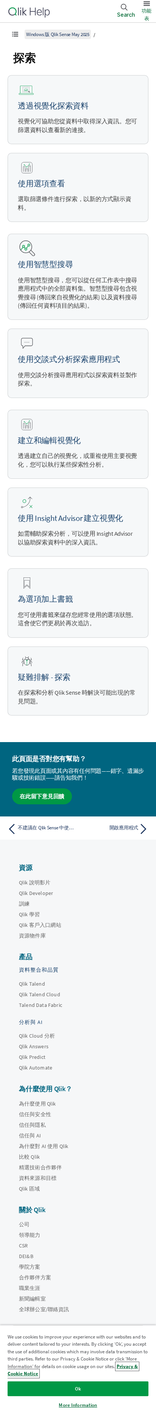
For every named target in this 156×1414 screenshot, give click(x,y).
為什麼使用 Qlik (37, 1103)
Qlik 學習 (29, 914)
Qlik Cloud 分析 (37, 1035)
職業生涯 (30, 1288)
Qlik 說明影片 (34, 882)
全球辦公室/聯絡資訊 (44, 1309)
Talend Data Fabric (40, 1005)
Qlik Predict (32, 1057)
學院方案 (30, 1266)
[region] (78, 1369)
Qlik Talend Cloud (39, 994)
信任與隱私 (32, 1124)
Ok (78, 1389)
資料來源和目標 (37, 1178)
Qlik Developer (36, 893)
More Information (78, 1405)
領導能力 (30, 1235)
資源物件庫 (32, 935)
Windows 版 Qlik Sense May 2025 (57, 34)
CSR (23, 1245)
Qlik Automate (35, 1067)
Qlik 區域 (29, 1188)
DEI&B (26, 1256)
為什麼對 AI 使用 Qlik (43, 1146)
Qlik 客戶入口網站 (40, 925)
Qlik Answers (33, 1046)
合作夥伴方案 (35, 1277)
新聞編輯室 (32, 1298)
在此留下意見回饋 (42, 796)
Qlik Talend (32, 983)
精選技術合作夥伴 (40, 1167)
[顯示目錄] (15, 34)
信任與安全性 (35, 1114)
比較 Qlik (29, 1156)
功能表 (146, 15)
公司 (24, 1224)
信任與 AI (30, 1135)
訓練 (24, 903)
